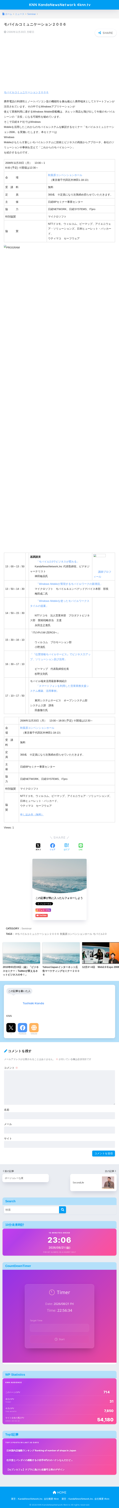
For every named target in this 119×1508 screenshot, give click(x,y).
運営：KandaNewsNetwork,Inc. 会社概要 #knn (35, 1499)
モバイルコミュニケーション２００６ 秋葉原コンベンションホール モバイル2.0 (62, 933)
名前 (6, 1109)
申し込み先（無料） (32, 814)
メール (8, 1124)
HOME (61, 1492)
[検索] (62, 1209)
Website (34, 1034)
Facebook (22, 1034)
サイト (8, 1138)
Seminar (27, 928)
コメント (11, 1067)
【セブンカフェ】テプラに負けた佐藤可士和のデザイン (36, 1469)
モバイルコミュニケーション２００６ (26, 92)
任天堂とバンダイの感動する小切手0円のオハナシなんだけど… (40, 1460)
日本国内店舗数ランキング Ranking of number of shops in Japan (41, 1450)
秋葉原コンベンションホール (65, 175)
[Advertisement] (59, 61)
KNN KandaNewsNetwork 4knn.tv (60, 4)
